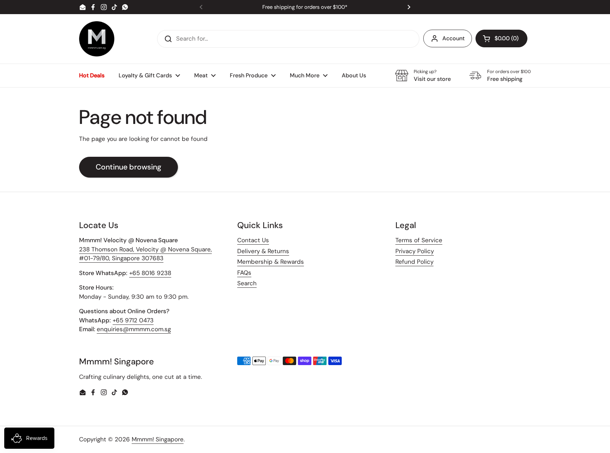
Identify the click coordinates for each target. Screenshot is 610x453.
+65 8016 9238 (150, 273)
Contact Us (253, 240)
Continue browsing (128, 167)
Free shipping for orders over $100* (304, 7)
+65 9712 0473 (133, 320)
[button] (501, 38)
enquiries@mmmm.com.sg (134, 329)
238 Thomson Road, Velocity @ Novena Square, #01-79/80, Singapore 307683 (145, 253)
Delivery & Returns (263, 251)
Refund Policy (414, 262)
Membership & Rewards (270, 262)
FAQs (244, 272)
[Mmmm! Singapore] (96, 38)
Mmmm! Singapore (158, 439)
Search (247, 283)
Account (453, 38)
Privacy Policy (414, 251)
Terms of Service (418, 240)
